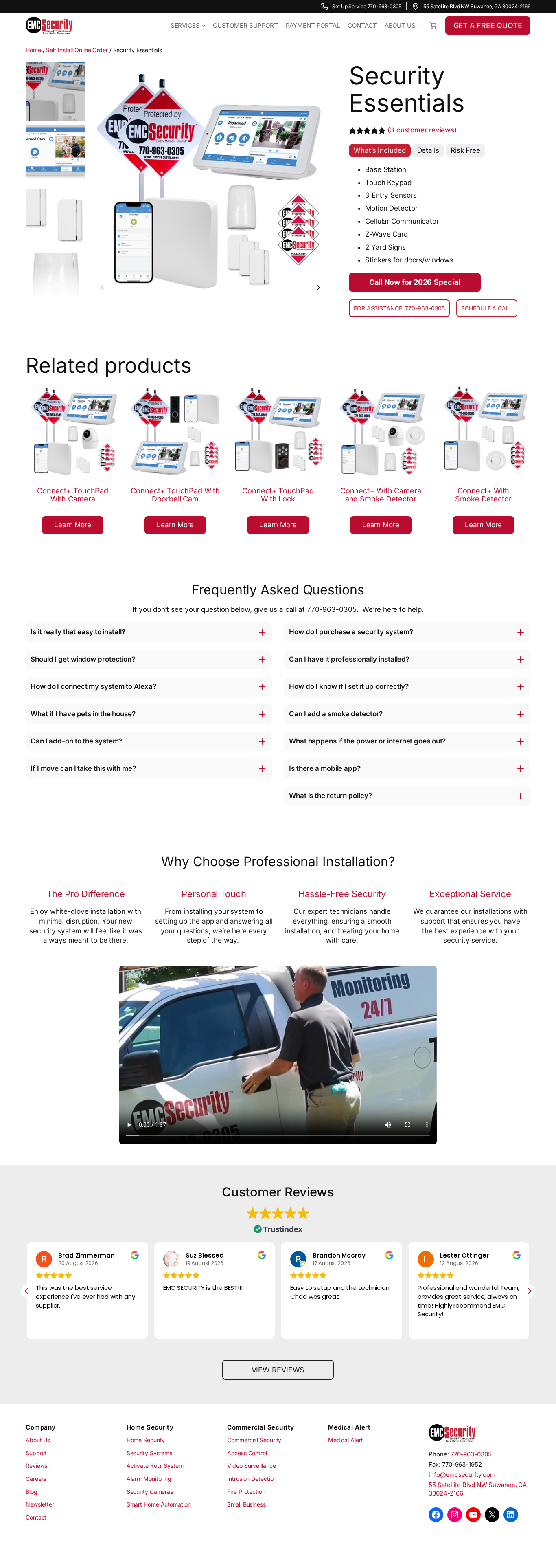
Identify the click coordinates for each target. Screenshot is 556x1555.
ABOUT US (400, 25)
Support (36, 1452)
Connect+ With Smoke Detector (483, 495)
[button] (529, 1291)
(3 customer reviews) (422, 130)
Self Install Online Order (77, 49)
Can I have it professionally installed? (349, 659)
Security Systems (149, 1452)
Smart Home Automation (159, 1504)
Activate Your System (155, 1466)
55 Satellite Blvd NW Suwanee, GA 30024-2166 (476, 6)
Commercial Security (254, 1439)
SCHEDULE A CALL (486, 308)
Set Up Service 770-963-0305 (366, 6)
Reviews (36, 1466)
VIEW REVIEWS (278, 1370)
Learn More (76, 527)
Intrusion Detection (251, 1478)
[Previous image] (102, 288)
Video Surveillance (251, 1466)
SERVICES (185, 25)
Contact (36, 1517)
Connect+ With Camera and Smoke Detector (380, 495)
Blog (31, 1491)
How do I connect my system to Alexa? (93, 686)
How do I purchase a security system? (351, 632)
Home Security (146, 1439)
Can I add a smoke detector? (336, 714)
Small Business (246, 1504)
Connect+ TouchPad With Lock (277, 495)
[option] (55, 155)
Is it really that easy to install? (78, 632)
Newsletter (40, 1504)
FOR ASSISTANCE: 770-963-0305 (399, 308)
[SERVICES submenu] (203, 25)
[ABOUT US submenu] (419, 25)
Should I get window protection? (83, 659)
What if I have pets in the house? (83, 714)
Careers (36, 1478)
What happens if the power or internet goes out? (367, 741)
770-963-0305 (471, 1454)
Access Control (247, 1452)
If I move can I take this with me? (83, 768)
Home (33, 49)
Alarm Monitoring (149, 1478)
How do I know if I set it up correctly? (349, 686)
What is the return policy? (330, 796)
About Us (38, 1439)
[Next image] (318, 288)
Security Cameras (150, 1491)
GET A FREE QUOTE (487, 25)
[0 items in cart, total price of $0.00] (433, 25)
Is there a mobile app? (325, 768)
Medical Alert (345, 1439)
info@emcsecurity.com (462, 1474)
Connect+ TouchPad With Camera (72, 495)
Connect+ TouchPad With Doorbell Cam (175, 495)
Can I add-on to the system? (76, 741)
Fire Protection (246, 1491)
